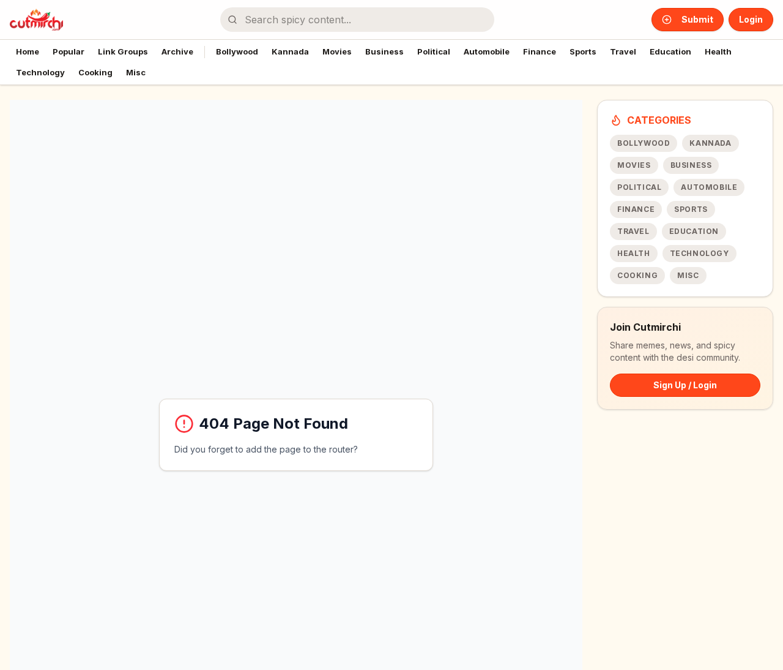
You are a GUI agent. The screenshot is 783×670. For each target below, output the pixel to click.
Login (751, 19)
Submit (697, 19)
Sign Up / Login (685, 385)
